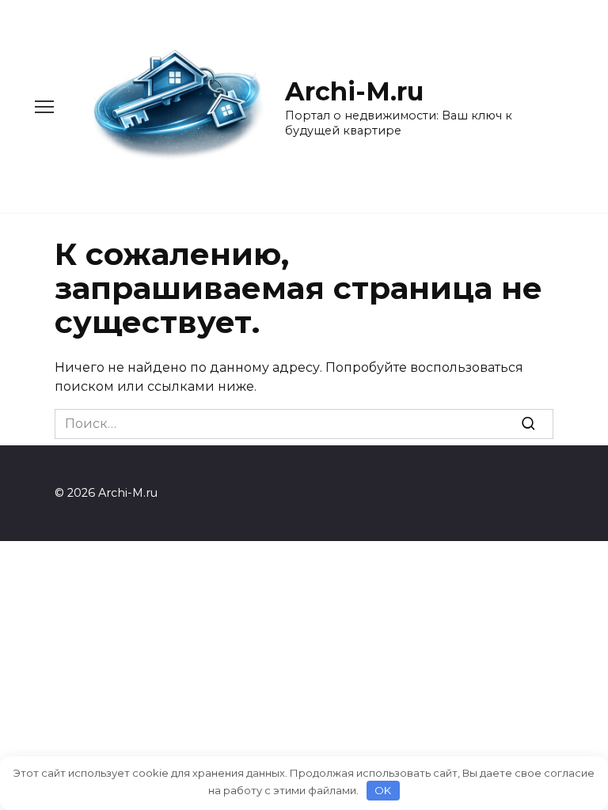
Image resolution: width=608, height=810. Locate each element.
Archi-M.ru (354, 91)
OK (382, 790)
